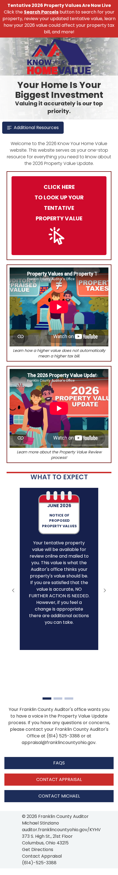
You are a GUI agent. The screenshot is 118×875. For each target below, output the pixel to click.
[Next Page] (104, 590)
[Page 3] (68, 698)
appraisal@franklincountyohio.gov (58, 742)
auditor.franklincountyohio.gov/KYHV (61, 829)
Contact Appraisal (42, 856)
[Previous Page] (13, 590)
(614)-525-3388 (39, 863)
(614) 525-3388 (63, 736)
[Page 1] (47, 698)
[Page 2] (58, 698)
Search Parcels (41, 12)
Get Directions (37, 849)
